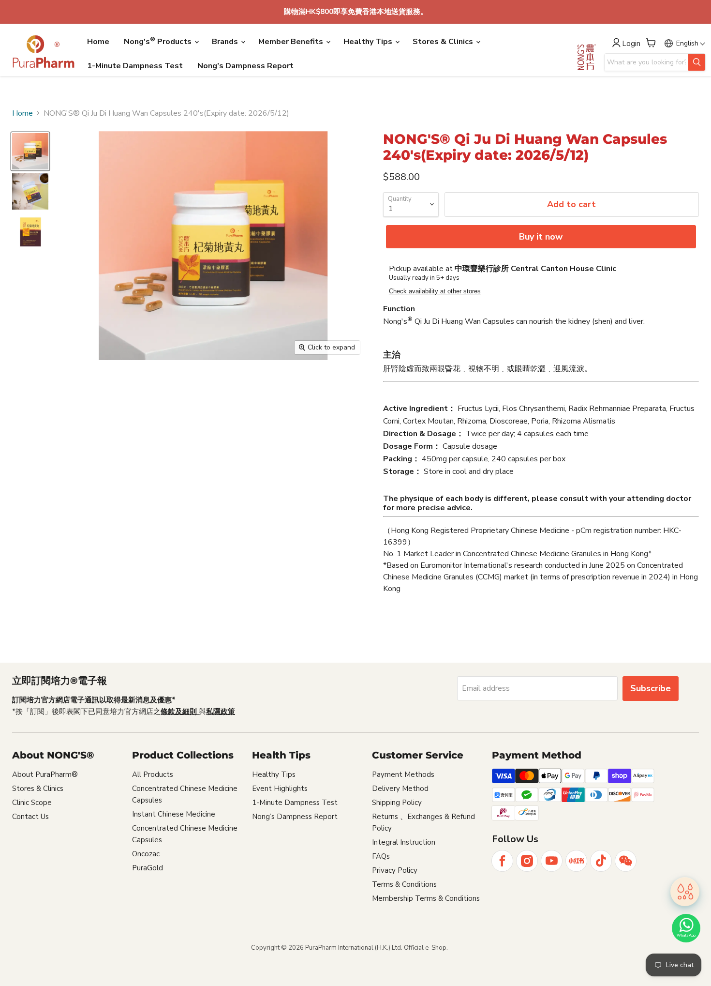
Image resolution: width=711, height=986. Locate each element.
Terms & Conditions (404, 884)
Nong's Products (158, 41)
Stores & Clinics (444, 41)
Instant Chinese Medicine (173, 814)
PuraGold (147, 868)
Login (631, 44)
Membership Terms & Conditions (426, 898)
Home (98, 41)
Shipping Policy (397, 802)
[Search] (696, 62)
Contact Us (30, 816)
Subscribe (650, 688)
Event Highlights (280, 788)
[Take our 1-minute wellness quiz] (684, 890)
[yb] (552, 861)
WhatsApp (686, 935)
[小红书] (576, 861)
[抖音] (601, 861)
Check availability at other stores (435, 291)
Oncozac (146, 854)
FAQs (381, 856)
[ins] (527, 861)
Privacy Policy (394, 870)
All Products (152, 774)
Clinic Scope (32, 802)
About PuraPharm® (45, 774)
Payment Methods (403, 774)
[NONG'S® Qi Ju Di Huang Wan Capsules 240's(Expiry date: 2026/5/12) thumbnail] (30, 151)
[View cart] (651, 42)
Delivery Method (400, 788)
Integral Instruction (403, 842)
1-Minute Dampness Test (135, 66)
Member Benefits (291, 41)
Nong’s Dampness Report (245, 66)
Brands (226, 41)
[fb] (502, 861)
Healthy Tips (368, 41)
